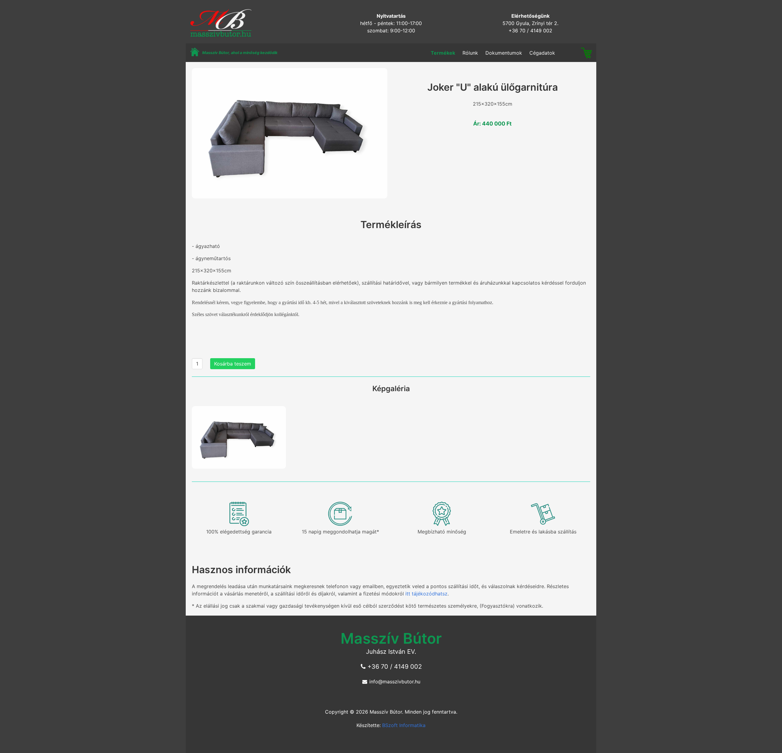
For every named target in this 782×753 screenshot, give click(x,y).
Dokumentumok (503, 53)
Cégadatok (542, 53)
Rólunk (470, 53)
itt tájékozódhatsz (426, 594)
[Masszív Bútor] (218, 35)
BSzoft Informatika (404, 725)
